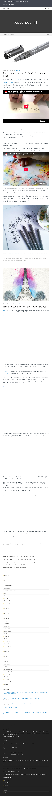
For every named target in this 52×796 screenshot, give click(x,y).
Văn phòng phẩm (19, 258)
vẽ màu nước (21, 544)
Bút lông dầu (7, 373)
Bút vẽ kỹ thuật (8, 258)
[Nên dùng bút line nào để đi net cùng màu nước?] (26, 285)
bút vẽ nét (19, 260)
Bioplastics (6, 575)
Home (4, 34)
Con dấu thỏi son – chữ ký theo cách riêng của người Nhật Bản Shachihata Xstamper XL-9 (22, 698)
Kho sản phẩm (7, 780)
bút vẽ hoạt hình (8, 260)
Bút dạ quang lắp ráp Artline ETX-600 (17, 564)
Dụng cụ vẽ (13, 258)
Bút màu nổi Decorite (8, 600)
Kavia (4, 559)
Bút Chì (5, 583)
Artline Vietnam (7, 785)
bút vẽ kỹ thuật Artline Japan (24, 536)
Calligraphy (6, 636)
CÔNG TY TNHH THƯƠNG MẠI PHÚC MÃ (11, 736)
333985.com (5, 556)
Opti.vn (5, 787)
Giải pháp (6, 654)
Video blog (6, 684)
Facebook (6, 4)
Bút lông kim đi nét (41, 258)
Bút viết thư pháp (7, 631)
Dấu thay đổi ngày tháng (9, 643)
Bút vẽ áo (6, 621)
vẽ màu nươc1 (23, 260)
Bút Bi (5, 580)
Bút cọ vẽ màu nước (8, 585)
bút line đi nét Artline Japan (16, 253)
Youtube (12, 4)
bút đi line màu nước (27, 258)
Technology (6, 676)
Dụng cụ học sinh (7, 646)
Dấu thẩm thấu (7, 641)
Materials (6, 666)
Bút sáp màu (6, 608)
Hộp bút (5, 656)
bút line (17, 79)
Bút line (36, 258)
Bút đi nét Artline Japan (8, 82)
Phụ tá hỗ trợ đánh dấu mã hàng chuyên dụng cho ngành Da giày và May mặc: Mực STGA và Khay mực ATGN (24, 774)
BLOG (4, 258)
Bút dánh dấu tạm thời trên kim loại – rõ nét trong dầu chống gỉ (24, 556)
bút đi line (37, 533)
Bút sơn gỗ (6, 613)
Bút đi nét (33, 258)
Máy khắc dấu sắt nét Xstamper (19, 567)
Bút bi (5, 371)
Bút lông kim (6, 598)
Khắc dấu (6, 661)
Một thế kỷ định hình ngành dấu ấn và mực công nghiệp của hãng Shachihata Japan (20, 703)
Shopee (5, 790)
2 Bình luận (18, 70)
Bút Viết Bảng (7, 628)
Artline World (6, 782)
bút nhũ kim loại (7, 603)
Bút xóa (5, 633)
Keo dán (6, 659)
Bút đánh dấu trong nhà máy (10, 590)
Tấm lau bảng (7, 674)
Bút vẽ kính (6, 623)
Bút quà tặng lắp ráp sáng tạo (10, 605)
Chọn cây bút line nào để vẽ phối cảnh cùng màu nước (26, 74)
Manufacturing (7, 664)
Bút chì (5, 370)
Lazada (5, 792)
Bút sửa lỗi (6, 616)
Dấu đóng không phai (8, 638)
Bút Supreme (7, 618)
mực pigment (15, 126)
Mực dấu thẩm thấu (8, 671)
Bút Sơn (5, 611)
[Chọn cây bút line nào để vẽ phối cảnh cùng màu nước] (26, 53)
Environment (6, 651)
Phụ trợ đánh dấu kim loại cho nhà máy (11, 707)
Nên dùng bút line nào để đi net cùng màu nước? (25, 306)
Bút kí (5, 593)
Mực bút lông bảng (8, 669)
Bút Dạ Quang (7, 588)
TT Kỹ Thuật (6, 679)
